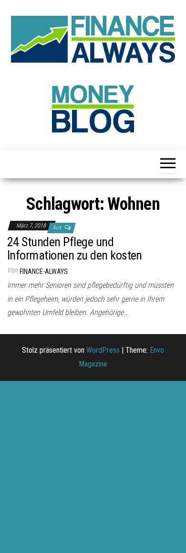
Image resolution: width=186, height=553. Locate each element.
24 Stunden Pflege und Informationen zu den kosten (74, 249)
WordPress (103, 350)
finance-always (44, 271)
